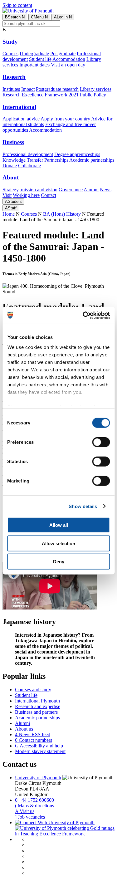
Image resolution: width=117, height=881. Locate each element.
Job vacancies (30, 817)
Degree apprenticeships (77, 154)
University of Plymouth (38, 777)
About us (24, 729)
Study (10, 41)
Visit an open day (68, 64)
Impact (28, 89)
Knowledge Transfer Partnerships (35, 160)
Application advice (21, 118)
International (19, 107)
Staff (11, 208)
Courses (10, 53)
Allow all (58, 525)
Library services (95, 89)
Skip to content (17, 5)
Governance (71, 189)
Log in (63, 17)
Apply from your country (65, 118)
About (10, 177)
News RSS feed (32, 734)
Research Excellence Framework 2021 (40, 94)
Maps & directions (34, 805)
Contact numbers (33, 740)
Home (8, 214)
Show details (83, 506)
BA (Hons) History (62, 214)
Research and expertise (37, 706)
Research (14, 77)
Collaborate (29, 165)
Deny (58, 561)
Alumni (91, 189)
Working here (26, 195)
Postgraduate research (57, 89)
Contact (48, 195)
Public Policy (93, 94)
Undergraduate (34, 53)
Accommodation (68, 59)
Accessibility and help (39, 745)
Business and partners (36, 712)
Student (13, 201)
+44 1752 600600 (34, 800)
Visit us (24, 811)
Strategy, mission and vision (29, 189)
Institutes (11, 89)
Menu (39, 17)
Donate (9, 165)
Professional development (27, 154)
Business (13, 142)
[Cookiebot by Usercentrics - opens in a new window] (83, 315)
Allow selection (58, 543)
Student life (40, 59)
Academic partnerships (91, 160)
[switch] (101, 442)
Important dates (34, 64)
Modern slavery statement (40, 751)
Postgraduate (63, 53)
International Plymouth (37, 700)
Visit (7, 195)
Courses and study (33, 689)
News (105, 189)
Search (15, 17)
